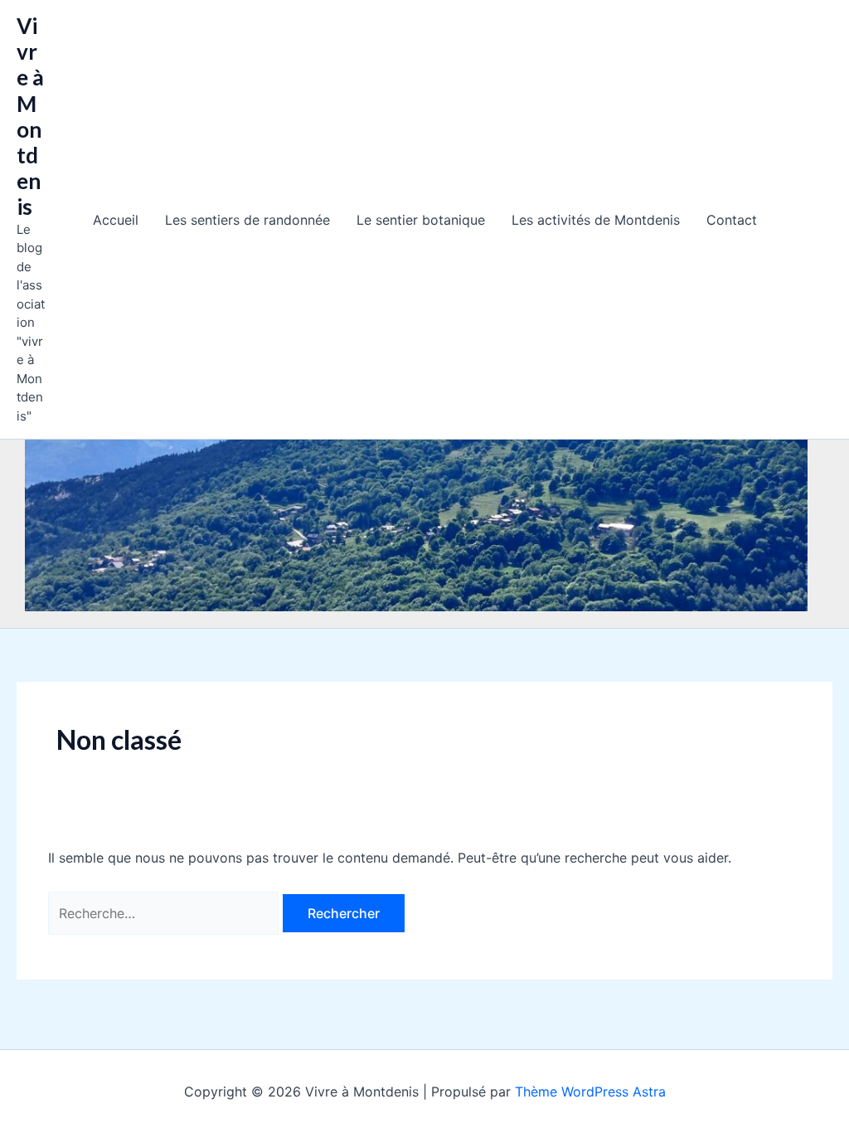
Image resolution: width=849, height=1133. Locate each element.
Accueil (115, 220)
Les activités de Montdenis (596, 220)
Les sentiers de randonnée (247, 220)
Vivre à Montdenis (30, 116)
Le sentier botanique (421, 220)
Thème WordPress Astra (590, 1091)
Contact (731, 220)
